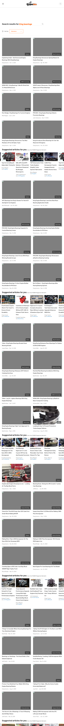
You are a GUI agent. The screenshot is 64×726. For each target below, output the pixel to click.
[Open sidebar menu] (3, 4)
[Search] (43, 24)
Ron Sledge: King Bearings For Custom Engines (16, 113)
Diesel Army (20, 318)
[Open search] (60, 3)
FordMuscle (49, 176)
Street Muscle (35, 597)
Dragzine (5, 169)
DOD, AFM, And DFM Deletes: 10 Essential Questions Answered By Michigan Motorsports (22, 167)
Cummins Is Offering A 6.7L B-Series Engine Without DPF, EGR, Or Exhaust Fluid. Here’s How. (22, 310)
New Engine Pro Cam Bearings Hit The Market (46, 566)
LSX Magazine (21, 176)
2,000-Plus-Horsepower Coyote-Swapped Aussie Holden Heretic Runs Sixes (50, 167)
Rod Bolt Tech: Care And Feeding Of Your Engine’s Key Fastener (36, 591)
